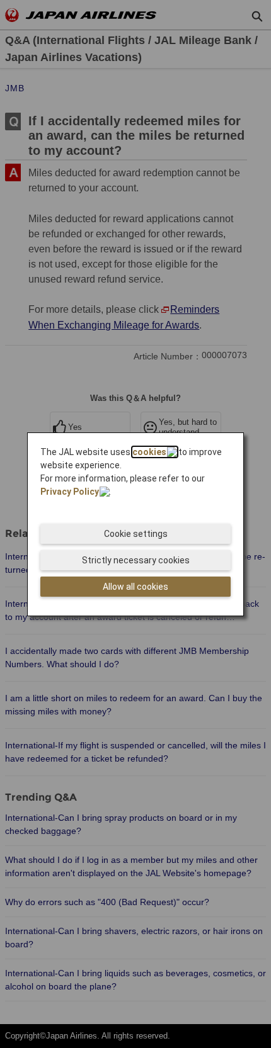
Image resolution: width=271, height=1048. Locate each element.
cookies (149, 452)
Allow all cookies (135, 587)
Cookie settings (136, 534)
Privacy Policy (69, 492)
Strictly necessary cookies (136, 560)
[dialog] (135, 524)
